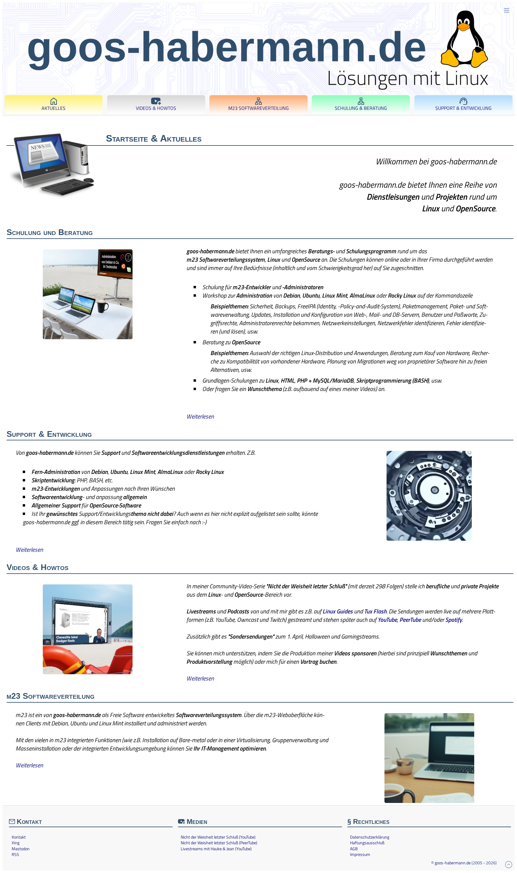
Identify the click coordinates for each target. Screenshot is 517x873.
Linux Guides (338, 611)
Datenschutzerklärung (369, 837)
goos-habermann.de (453, 863)
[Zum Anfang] (508, 864)
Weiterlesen (200, 416)
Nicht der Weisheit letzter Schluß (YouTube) (218, 837)
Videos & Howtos (156, 108)
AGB (354, 849)
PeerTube (410, 619)
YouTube (387, 619)
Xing (15, 843)
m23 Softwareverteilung (258, 108)
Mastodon (21, 849)
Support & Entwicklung (463, 108)
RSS (15, 854)
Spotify (453, 619)
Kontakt (19, 837)
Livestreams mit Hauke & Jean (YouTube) (216, 849)
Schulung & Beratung (361, 108)
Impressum (360, 854)
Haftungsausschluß (367, 843)
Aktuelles (54, 108)
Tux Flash (375, 611)
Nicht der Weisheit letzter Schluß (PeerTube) (219, 843)
